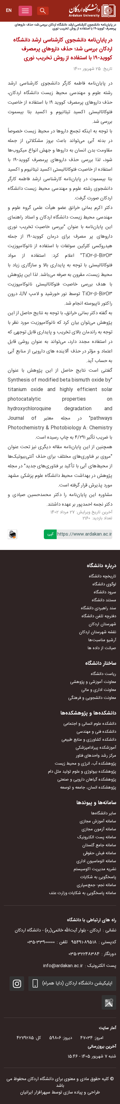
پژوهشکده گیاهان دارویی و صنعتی (86, 779)
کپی (50, 534)
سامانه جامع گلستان (99, 845)
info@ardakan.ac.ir (63, 966)
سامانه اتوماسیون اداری (96, 861)
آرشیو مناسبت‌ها (102, 640)
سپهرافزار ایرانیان (35, 1092)
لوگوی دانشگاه (104, 584)
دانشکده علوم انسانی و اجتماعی (89, 723)
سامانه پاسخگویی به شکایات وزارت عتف (82, 893)
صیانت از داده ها (102, 648)
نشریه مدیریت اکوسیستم (95, 869)
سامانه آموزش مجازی (98, 821)
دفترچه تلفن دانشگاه (99, 616)
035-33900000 (41, 942)
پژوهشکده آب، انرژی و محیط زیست (85, 763)
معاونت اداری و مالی (98, 689)
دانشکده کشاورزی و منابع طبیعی (88, 739)
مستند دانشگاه (104, 600)
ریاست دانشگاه (103, 674)
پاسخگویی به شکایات (98, 877)
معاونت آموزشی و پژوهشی (93, 681)
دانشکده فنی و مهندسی (96, 731)
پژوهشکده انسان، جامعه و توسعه (88, 787)
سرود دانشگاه (105, 592)
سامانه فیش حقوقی (99, 853)
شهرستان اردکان (102, 624)
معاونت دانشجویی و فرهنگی (92, 697)
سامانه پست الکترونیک (96, 837)
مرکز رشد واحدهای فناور (96, 755)
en (9, 10)
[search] (43, 11)
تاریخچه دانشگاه (102, 576)
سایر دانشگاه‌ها (103, 813)
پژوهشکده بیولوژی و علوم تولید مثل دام (82, 771)
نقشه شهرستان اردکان (97, 632)
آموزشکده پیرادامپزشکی (96, 747)
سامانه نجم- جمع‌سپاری (96, 885)
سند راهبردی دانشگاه (98, 608)
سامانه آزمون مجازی (99, 829)
